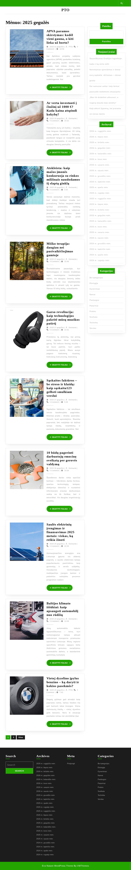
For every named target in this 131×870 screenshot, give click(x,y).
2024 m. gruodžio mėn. (100, 243)
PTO (65, 10)
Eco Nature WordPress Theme (57, 866)
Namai (92, 294)
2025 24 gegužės (57, 619)
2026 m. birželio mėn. (100, 142)
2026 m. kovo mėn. (98, 159)
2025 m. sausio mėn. (99, 238)
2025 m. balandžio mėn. (101, 221)
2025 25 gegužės (57, 544)
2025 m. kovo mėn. (98, 227)
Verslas (93, 328)
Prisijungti (71, 763)
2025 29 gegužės (57, 118)
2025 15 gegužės (57, 690)
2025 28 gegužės (57, 187)
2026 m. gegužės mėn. (100, 148)
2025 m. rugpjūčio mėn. (101, 199)
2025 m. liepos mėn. (99, 204)
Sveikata (93, 317)
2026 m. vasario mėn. (100, 165)
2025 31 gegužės (57, 47)
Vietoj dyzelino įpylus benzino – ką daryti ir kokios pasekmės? (63, 682)
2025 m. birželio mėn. (100, 210)
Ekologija (94, 283)
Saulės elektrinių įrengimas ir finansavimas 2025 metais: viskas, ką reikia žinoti (60, 532)
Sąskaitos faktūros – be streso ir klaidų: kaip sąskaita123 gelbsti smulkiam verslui (62, 388)
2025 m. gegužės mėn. (100, 215)
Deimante (73, 118)
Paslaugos (94, 300)
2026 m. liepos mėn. (99, 137)
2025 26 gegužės (57, 468)
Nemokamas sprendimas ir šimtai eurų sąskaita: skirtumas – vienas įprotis (105, 75)
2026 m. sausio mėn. (99, 170)
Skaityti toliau (62, 87)
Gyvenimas (95, 289)
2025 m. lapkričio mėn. (100, 182)
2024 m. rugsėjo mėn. (100, 260)
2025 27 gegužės (57, 259)
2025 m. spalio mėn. (99, 187)
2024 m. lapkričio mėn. (100, 249)
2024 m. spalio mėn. (99, 255)
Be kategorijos (96, 278)
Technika (94, 323)
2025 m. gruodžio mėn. (100, 176)
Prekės (93, 311)
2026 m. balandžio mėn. (101, 154)
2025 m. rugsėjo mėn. (100, 193)
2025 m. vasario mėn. (100, 232)
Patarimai (94, 306)
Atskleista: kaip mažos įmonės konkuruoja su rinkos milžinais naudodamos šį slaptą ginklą (63, 175)
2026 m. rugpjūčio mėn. (101, 131)
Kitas (21, 737)
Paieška (106, 26)
